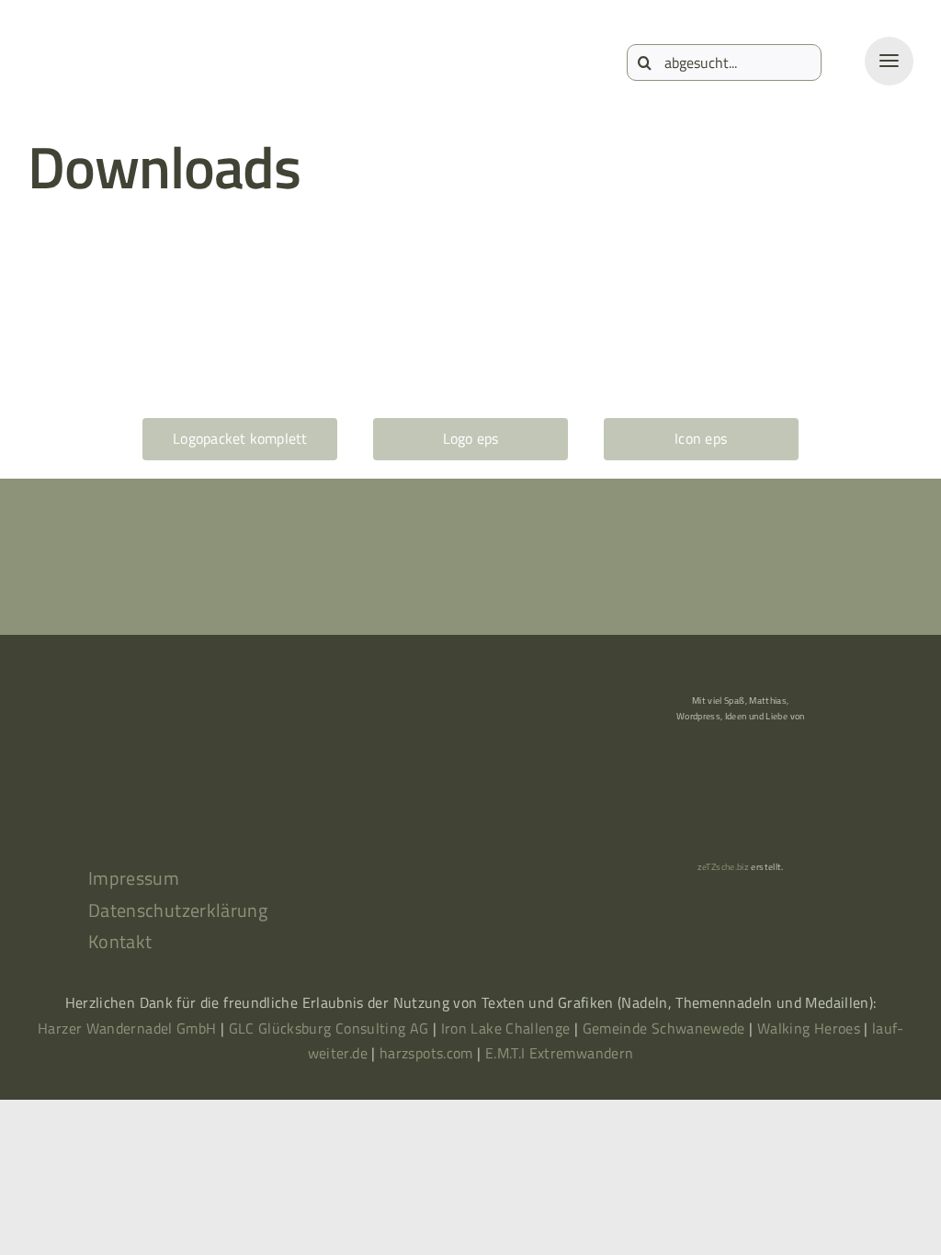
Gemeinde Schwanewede (664, 1028)
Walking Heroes (808, 1028)
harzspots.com (426, 1053)
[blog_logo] (101, 49)
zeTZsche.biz (723, 867)
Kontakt (120, 941)
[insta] (262, 781)
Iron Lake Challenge (506, 1028)
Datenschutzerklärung (177, 910)
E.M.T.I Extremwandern (559, 1053)
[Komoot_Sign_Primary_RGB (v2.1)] (115, 781)
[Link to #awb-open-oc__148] (889, 61)
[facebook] (189, 781)
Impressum (133, 878)
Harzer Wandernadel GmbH (129, 1028)
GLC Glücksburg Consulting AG (329, 1028)
